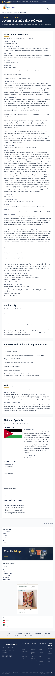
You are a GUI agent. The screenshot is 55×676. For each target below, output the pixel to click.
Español (7, 620)
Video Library (6, 577)
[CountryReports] (10, 6)
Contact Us (34, 649)
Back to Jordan (49, 523)
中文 (6, 622)
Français (7, 626)
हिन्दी (6, 624)
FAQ (40, 647)
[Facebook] (3, 656)
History (5, 539)
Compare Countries (7, 573)
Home (3, 12)
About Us (33, 647)
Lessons (11, 635)
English (50, 648)
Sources (41, 661)
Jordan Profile (6, 531)
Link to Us (41, 664)
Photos (5, 537)
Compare (19, 633)
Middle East (9, 12)
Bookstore (5, 569)
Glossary (45, 635)
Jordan (15, 12)
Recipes (5, 535)
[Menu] (51, 8)
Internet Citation (35, 635)
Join (23, 647)
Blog (4, 571)
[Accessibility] (52, 673)
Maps (4, 533)
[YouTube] (10, 656)
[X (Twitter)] (6, 656)
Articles (5, 568)
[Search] (48, 9)
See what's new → (8, 2)
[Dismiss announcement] (53, 2)
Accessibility (34, 660)
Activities (5, 566)
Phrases (5, 542)
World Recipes (6, 579)
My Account (25, 653)
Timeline (5, 540)
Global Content (6, 575)
